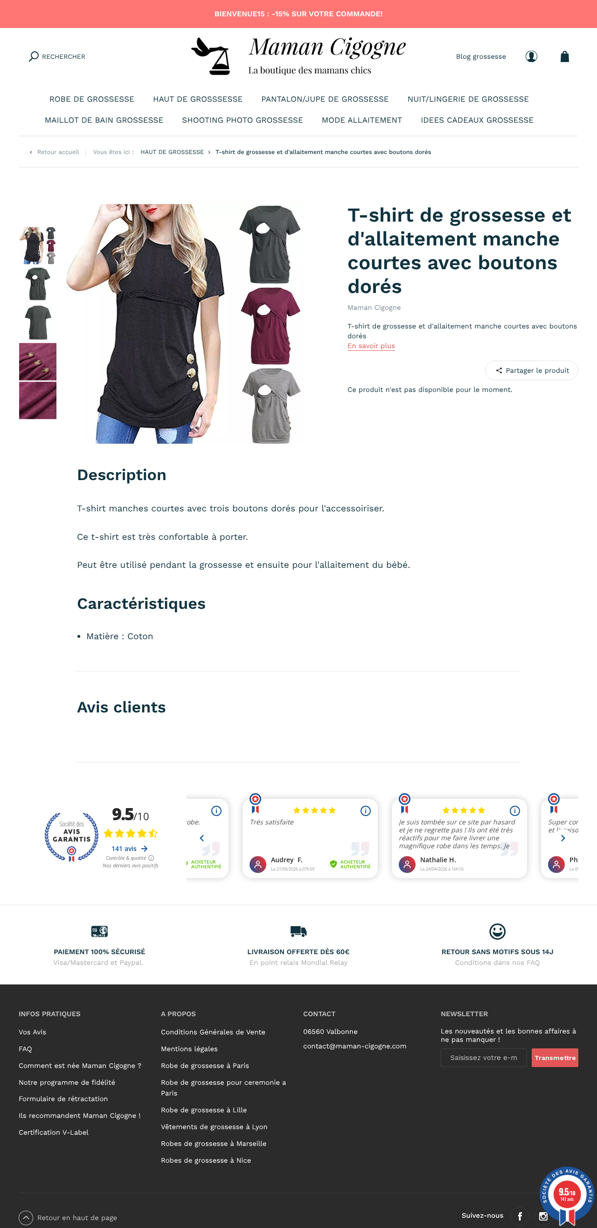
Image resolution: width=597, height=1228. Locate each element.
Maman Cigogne (374, 307)
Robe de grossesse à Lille (204, 1110)
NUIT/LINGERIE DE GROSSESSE (468, 99)
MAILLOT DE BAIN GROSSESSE (104, 120)
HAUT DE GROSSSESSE (198, 99)
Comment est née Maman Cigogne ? (80, 1065)
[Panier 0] (565, 56)
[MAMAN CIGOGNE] (298, 56)
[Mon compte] (531, 56)
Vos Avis (32, 1032)
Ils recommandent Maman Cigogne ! (79, 1115)
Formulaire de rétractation (63, 1099)
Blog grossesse (481, 56)
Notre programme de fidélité (67, 1082)
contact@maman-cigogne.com (355, 1046)
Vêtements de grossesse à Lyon (214, 1127)
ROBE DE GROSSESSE (91, 99)
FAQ (25, 1049)
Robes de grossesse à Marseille (213, 1143)
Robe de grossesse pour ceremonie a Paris (223, 1088)
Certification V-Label (54, 1132)
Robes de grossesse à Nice (206, 1160)
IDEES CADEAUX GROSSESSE (477, 120)
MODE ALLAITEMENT (362, 120)
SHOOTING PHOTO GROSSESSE (242, 120)
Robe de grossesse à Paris (205, 1065)
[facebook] (520, 1216)
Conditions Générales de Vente (213, 1032)
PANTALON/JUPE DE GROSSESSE (325, 99)
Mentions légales (189, 1049)
